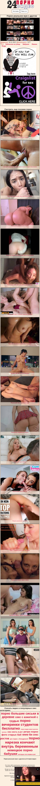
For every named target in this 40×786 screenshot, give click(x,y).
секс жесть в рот (15, 732)
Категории (16, 11)
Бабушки (26, 44)
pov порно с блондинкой (19, 739)
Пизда (4, 46)
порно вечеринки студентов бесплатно (20, 724)
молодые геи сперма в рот (27, 754)
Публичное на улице (12, 44)
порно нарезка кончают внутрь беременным (20, 742)
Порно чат (24, 11)
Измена (34, 44)
